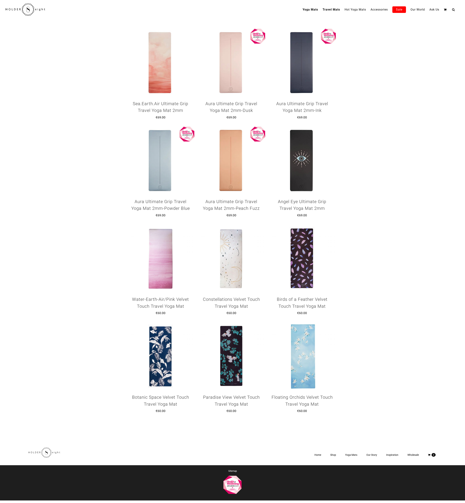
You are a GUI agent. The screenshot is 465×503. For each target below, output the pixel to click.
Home (317, 454)
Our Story (371, 454)
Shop (333, 454)
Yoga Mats (351, 454)
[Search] (453, 9)
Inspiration (392, 454)
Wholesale (413, 454)
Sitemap (232, 471)
